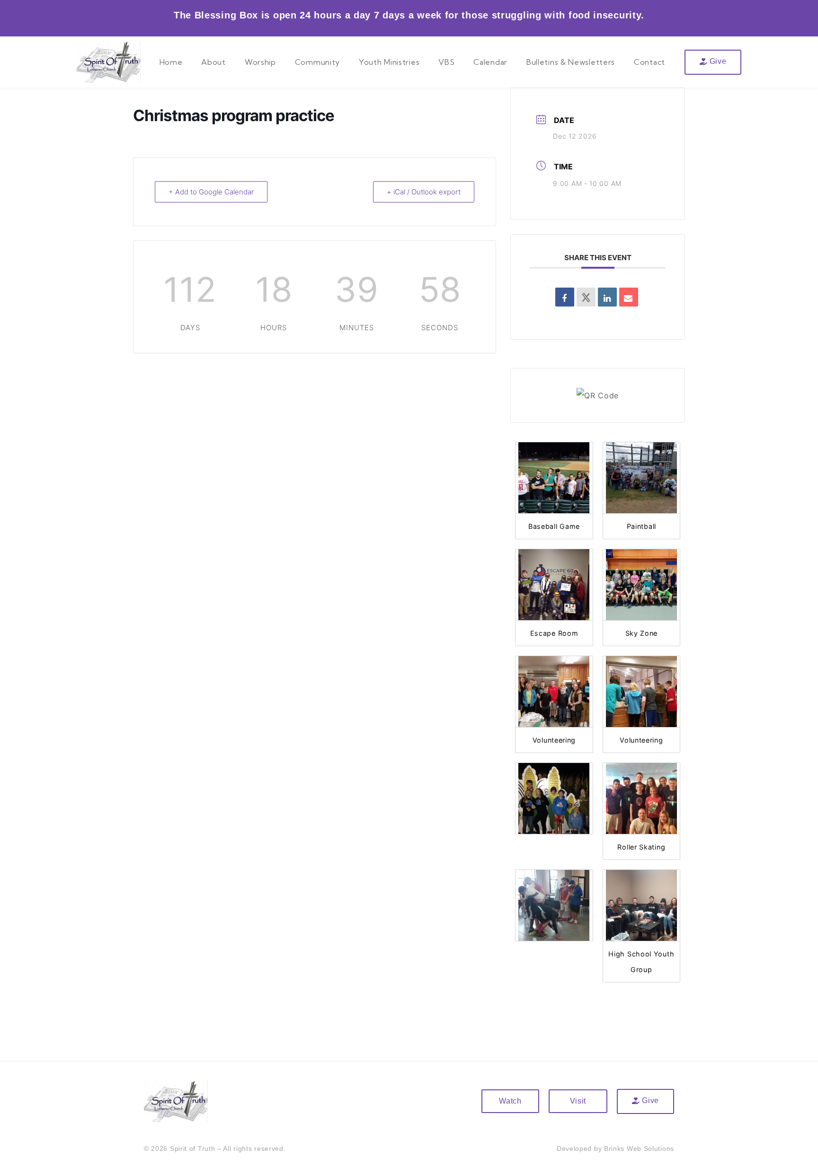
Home (171, 62)
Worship (260, 62)
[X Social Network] (586, 297)
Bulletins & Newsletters (570, 62)
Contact (649, 62)
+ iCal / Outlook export (424, 191)
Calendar (490, 62)
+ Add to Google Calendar (211, 191)
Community (317, 62)
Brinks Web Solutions (639, 1148)
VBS (446, 62)
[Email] (628, 297)
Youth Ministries (389, 62)
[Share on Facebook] (564, 297)
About (213, 62)
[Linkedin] (607, 297)
